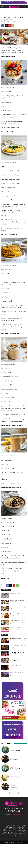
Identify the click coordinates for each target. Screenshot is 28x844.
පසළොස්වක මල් (13, 785)
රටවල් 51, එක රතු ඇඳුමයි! (15, 665)
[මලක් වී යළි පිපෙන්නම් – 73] (5, 777)
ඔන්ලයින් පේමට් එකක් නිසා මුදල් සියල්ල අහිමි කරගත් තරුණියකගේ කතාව (17, 674)
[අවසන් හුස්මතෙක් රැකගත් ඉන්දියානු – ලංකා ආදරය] (5, 647)
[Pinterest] (9, 25)
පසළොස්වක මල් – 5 (15, 787)
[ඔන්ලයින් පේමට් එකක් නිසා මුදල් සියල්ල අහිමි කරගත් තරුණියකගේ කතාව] (5, 674)
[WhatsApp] (12, 25)
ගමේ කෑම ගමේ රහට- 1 (15, 593)
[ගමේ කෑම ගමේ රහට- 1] (5, 595)
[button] (2, 6)
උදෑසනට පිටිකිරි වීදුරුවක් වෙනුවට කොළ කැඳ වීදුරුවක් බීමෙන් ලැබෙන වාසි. (17, 622)
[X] (6, 25)
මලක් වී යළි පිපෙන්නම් (14, 776)
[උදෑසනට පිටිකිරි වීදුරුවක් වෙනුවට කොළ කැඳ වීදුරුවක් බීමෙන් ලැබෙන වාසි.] (5, 622)
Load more (13, 793)
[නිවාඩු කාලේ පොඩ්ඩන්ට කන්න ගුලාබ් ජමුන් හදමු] (5, 615)
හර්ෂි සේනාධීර (6, 21)
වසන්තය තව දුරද (13, 748)
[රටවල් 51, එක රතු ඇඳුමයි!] (5, 667)
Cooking (6, 10)
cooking (7, 578)
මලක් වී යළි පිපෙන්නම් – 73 (16, 778)
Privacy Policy (16, 842)
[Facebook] (2, 25)
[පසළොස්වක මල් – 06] (5, 759)
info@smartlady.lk (17, 815)
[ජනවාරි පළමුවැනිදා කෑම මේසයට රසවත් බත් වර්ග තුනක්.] (5, 602)
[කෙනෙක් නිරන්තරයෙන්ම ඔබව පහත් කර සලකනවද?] (5, 640)
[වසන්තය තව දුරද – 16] (5, 768)
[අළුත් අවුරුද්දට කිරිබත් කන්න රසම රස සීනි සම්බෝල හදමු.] (5, 629)
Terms (21, 842)
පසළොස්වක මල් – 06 (15, 759)
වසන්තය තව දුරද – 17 (15, 750)
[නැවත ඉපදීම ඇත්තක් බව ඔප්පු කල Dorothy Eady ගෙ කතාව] (5, 660)
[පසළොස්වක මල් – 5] (5, 786)
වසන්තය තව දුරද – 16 (15, 769)
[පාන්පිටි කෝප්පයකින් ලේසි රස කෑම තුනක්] (5, 608)
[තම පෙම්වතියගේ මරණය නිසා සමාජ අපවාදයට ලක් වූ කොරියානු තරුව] (5, 653)
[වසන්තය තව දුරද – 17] (5, 750)
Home (2, 10)
